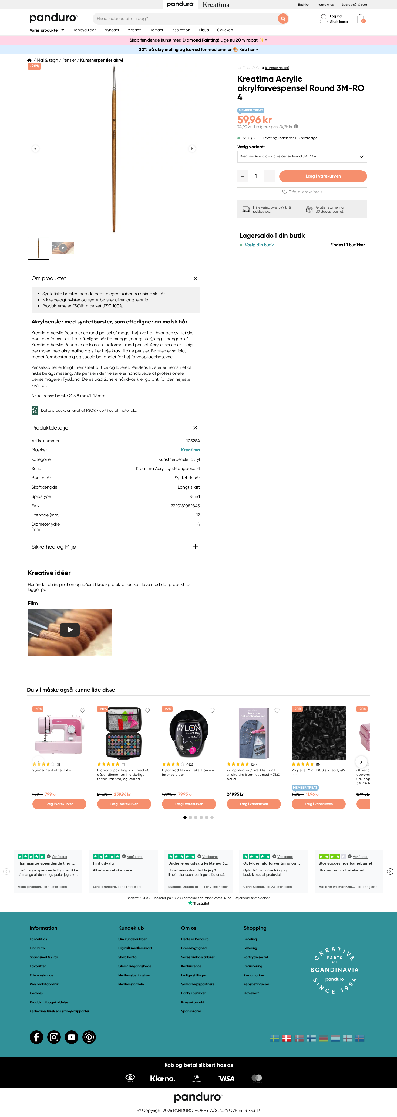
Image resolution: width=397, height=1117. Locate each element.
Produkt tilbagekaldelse (49, 1002)
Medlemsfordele (131, 984)
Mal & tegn (47, 60)
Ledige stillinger (193, 975)
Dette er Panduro (195, 939)
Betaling (250, 939)
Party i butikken (193, 993)
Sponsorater (191, 1011)
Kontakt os (326, 4)
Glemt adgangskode (134, 966)
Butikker (304, 4)
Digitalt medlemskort (135, 948)
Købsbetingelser (256, 984)
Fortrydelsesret (256, 957)
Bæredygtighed (194, 948)
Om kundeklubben (132, 939)
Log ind (336, 16)
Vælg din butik (259, 245)
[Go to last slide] (35, 148)
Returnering (253, 966)
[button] (47, 30)
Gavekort (251, 993)
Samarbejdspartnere (197, 984)
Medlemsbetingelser (134, 975)
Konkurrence (191, 966)
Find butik (37, 948)
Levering (250, 948)
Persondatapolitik (44, 984)
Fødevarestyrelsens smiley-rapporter (59, 1011)
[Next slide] (192, 148)
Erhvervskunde (41, 975)
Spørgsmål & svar (354, 4)
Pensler (69, 60)
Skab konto (339, 22)
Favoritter (38, 966)
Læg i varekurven (323, 176)
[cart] (360, 19)
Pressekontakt (192, 1002)
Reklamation (254, 975)
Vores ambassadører (198, 957)
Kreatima (190, 449)
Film (33, 603)
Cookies (36, 993)
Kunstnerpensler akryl (101, 60)
